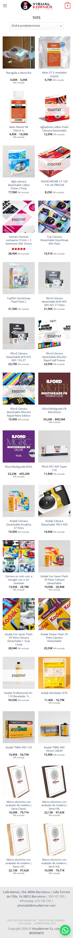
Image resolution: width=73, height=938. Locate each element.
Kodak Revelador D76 (54, 693)
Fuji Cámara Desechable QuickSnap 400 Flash (54, 240)
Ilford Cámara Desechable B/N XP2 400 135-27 (18, 357)
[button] (5, 5)
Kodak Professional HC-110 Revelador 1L (18, 694)
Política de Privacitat (21, 920)
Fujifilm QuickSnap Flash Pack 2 (18, 300)
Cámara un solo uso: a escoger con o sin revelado (18, 580)
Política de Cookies (52, 920)
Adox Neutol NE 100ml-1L (18, 128)
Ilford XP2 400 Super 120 (54, 468)
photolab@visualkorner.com (36, 905)
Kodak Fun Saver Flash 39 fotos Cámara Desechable (54, 580)
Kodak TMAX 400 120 (19, 747)
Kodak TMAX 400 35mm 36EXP (54, 749)
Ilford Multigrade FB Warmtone (54, 410)
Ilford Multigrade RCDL (19, 466)
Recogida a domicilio (18, 72)
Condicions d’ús (44, 923)
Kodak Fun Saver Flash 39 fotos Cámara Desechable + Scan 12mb (18, 639)
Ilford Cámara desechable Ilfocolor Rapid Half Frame (54, 357)
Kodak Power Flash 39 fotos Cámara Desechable (54, 638)
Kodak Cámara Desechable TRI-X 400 (54, 522)
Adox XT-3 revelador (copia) (54, 74)
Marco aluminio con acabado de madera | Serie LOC (19, 863)
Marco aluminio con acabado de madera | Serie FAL (54, 805)
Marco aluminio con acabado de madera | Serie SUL (54, 863)
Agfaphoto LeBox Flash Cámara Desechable (54, 128)
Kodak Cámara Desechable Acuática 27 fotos (18, 524)
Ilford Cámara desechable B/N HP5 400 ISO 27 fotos (54, 302)
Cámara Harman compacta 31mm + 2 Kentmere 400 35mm (19, 240)
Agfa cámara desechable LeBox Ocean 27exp (19, 185)
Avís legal (25, 923)
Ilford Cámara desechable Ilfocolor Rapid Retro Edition (19, 412)
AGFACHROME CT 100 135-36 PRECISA (54, 183)
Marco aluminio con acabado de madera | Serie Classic (19, 805)
